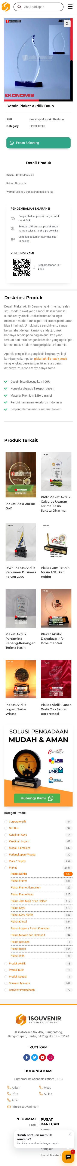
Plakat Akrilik (37, 126)
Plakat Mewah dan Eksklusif (28, 935)
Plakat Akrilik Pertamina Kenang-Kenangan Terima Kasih (21, 640)
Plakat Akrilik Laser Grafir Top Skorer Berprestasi (56, 709)
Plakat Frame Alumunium (26, 887)
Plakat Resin (18, 948)
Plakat (13, 867)
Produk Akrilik (17, 963)
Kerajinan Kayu (18, 834)
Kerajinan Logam (19, 841)
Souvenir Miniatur (19, 983)
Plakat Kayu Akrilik (22, 914)
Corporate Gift (17, 821)
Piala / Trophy (17, 861)
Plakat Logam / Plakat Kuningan (30, 928)
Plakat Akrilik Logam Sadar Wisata (16, 709)
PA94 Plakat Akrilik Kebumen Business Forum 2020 (21, 572)
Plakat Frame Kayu (22, 894)
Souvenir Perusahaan (22, 989)
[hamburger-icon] (70, 7)
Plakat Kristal (19, 921)
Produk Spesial (18, 976)
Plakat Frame (19, 880)
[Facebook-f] (26, 1057)
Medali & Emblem (19, 847)
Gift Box (14, 828)
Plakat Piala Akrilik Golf (20, 506)
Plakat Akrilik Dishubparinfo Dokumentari (52, 638)
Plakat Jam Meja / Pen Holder (29, 901)
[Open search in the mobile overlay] (38, 7)
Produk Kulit (16, 970)
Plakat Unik (17, 955)
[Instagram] (50, 1057)
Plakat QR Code (20, 942)
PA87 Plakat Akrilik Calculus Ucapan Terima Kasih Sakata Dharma (55, 503)
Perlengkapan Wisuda (22, 854)
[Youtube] (42, 1057)
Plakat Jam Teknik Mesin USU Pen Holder (55, 572)
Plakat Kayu (18, 907)
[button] (67, 23)
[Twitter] (34, 1057)
